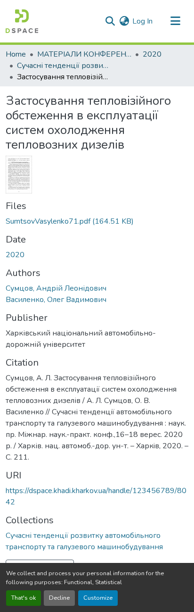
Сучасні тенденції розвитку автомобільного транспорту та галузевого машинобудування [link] (64, 65)
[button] (22, 21)
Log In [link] (142, 21)
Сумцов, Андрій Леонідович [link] (56, 288)
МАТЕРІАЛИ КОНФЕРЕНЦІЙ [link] (84, 54)
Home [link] (16, 54)
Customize (98, 598)
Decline (59, 598)
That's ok (23, 598)
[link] (97, 221)
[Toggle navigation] (175, 21)
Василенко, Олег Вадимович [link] (56, 299)
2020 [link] (152, 54)
